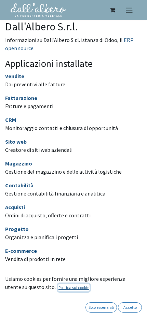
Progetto (17, 229)
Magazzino (18, 163)
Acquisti (15, 207)
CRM (10, 119)
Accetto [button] (130, 307)
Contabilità (19, 185)
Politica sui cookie (73, 287)
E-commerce (21, 250)
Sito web (16, 141)
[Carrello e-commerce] (112, 10)
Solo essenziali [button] (101, 307)
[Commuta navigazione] (129, 10)
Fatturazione (21, 98)
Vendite (14, 76)
